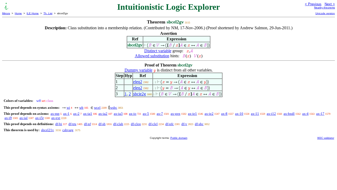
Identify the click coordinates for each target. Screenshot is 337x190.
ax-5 (146, 114)
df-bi (58, 124)
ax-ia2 (102, 114)
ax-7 (160, 114)
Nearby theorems (324, 7)
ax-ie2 (209, 114)
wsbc (113, 108)
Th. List (47, 13)
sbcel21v (47, 130)
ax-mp (55, 114)
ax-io (132, 114)
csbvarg (67, 130)
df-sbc (199, 124)
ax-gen (175, 114)
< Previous (313, 4)
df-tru (72, 124)
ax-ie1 (192, 114)
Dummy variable (138, 70)
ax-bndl (289, 114)
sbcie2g (139, 94)
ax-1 (66, 114)
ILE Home (33, 13)
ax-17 (320, 114)
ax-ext (55, 118)
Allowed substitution (152, 56)
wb (81, 108)
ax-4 (305, 114)
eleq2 (137, 81)
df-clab (118, 124)
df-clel (153, 124)
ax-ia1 (87, 114)
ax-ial (23, 118)
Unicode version (325, 13)
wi (68, 108)
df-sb (102, 124)
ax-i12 (271, 114)
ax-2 (76, 114)
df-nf (87, 124)
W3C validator (325, 137)
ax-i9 (8, 118)
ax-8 (224, 114)
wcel (97, 108)
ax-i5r (39, 118)
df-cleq (136, 124)
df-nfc (169, 124)
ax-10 (239, 114)
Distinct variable (157, 51)
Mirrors (6, 13)
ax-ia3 (118, 114)
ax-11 (255, 114)
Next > (330, 4)
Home (18, 13)
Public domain (178, 137)
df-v (184, 124)
